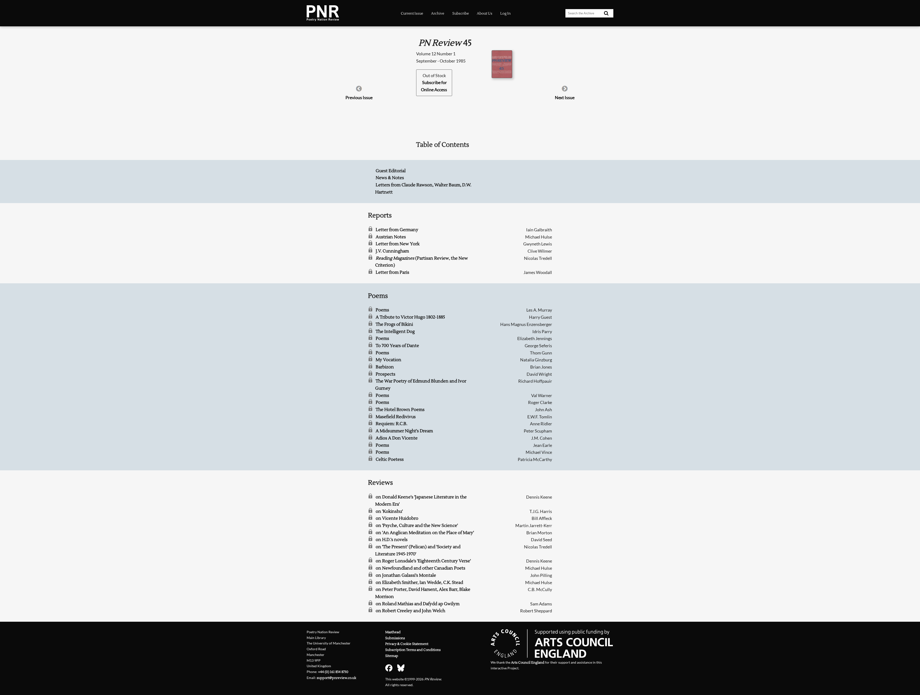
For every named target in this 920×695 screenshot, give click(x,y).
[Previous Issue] (358, 90)
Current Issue (412, 13)
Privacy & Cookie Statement (406, 644)
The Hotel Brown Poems (400, 409)
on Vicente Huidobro (397, 518)
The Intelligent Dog (395, 331)
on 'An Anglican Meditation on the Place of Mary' (425, 532)
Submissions (395, 638)
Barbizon (385, 367)
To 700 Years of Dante (397, 345)
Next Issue (565, 97)
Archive (437, 13)
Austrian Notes (391, 237)
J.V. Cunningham (392, 251)
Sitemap (391, 656)
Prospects (385, 374)
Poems (382, 310)
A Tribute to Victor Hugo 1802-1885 (410, 317)
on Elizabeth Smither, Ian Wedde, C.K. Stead (419, 582)
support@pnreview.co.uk (336, 678)
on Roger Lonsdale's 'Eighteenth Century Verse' (423, 561)
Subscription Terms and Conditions (413, 650)
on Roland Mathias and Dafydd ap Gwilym (418, 604)
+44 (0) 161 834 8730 (333, 672)
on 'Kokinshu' (389, 511)
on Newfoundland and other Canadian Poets (420, 568)
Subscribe (460, 13)
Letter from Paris (392, 272)
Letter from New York (398, 244)
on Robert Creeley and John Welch (410, 611)
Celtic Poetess (390, 459)
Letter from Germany (397, 230)
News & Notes (390, 178)
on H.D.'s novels (392, 539)
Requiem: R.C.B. (391, 424)
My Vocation (388, 360)
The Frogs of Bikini (394, 324)
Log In (505, 13)
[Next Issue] (564, 90)
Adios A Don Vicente (397, 438)
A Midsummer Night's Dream (404, 431)
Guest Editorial (391, 171)
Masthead (393, 632)
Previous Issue (359, 97)
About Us (484, 13)
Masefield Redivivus (396, 417)
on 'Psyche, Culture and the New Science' (417, 525)
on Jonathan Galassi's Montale (406, 575)
